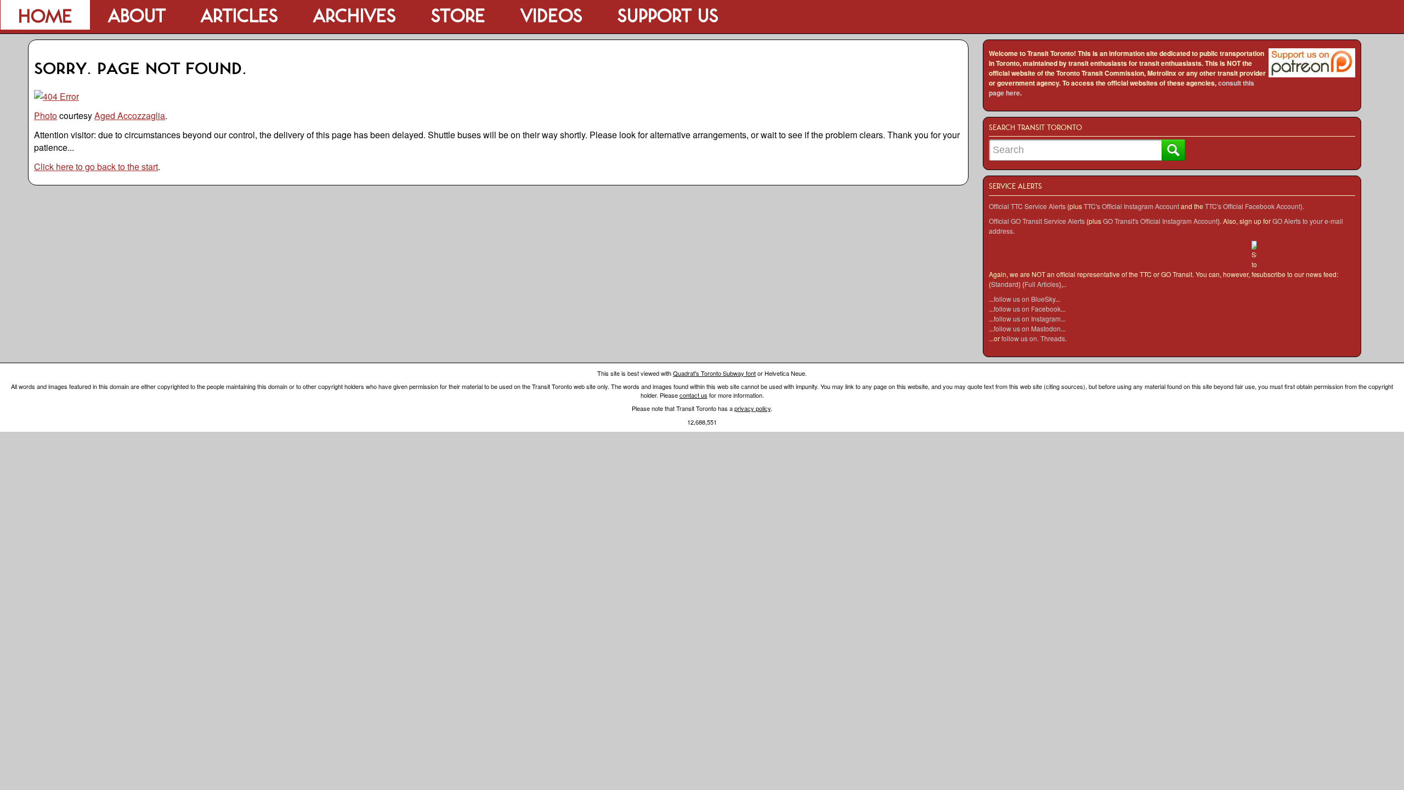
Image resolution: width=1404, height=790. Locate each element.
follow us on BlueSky (1024, 298)
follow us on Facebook (1027, 308)
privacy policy (752, 408)
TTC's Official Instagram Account (1131, 206)
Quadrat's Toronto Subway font (714, 373)
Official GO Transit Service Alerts (1037, 220)
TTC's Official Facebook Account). (1254, 206)
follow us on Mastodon (1027, 328)
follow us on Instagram (1027, 318)
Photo (45, 115)
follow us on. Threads (1033, 338)
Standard (1004, 284)
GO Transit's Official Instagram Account (1160, 220)
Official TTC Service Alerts (1027, 206)
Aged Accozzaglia (129, 115)
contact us (693, 395)
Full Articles (1041, 284)
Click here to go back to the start (96, 166)
